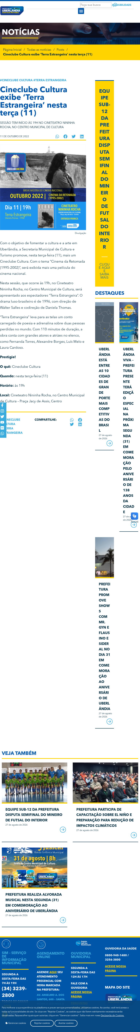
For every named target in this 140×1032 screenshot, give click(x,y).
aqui (53, 972)
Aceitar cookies (66, 1023)
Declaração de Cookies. (112, 1016)
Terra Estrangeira (50, 80)
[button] (81, 11)
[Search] (115, 5)
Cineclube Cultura (17, 80)
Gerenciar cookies (17, 1023)
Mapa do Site (117, 987)
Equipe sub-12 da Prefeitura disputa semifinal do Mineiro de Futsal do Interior (33, 815)
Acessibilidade (121, 5)
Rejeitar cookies (42, 1023)
